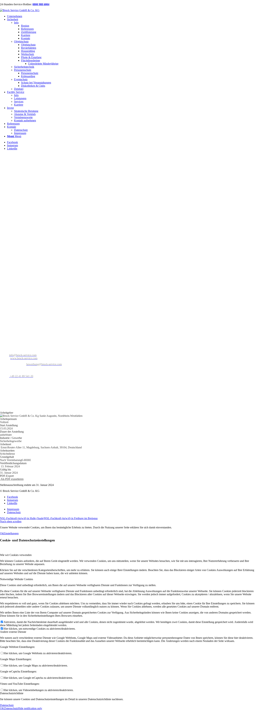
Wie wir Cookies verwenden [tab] (16, 554)
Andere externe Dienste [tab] (13, 631)
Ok (2, 533)
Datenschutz (7, 705)
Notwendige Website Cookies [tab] (16, 579)
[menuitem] (132, 16)
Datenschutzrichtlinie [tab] (11, 693)
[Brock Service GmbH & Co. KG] (19, 10)
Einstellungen (11, 533)
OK (2, 708)
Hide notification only (30, 708)
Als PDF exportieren (12, 478)
